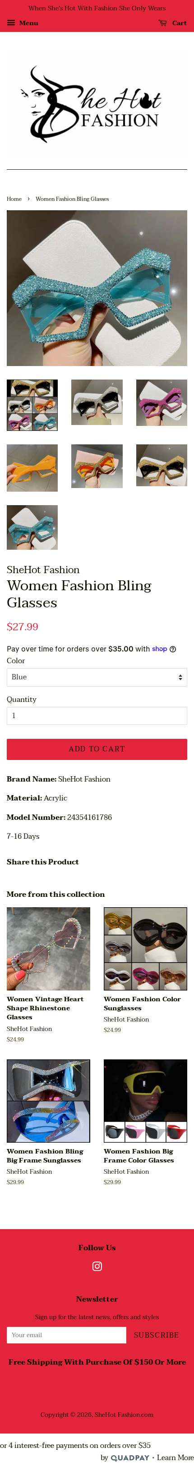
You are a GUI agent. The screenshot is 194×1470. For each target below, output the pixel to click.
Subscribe (157, 1335)
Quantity (22, 700)
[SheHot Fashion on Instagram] (97, 1268)
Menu (28, 23)
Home (14, 199)
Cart (179, 23)
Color (16, 661)
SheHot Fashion (117, 1415)
